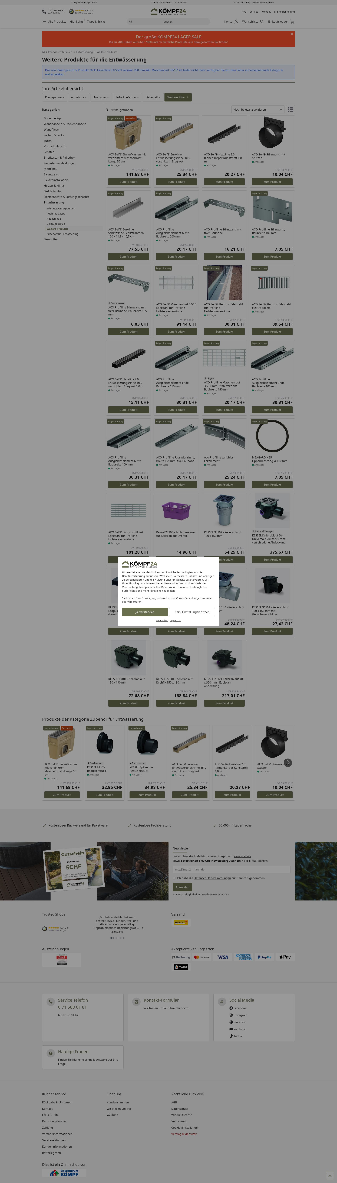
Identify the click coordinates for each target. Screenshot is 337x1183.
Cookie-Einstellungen (188, 598)
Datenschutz (162, 620)
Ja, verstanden (145, 612)
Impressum (175, 620)
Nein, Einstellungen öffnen (192, 612)
